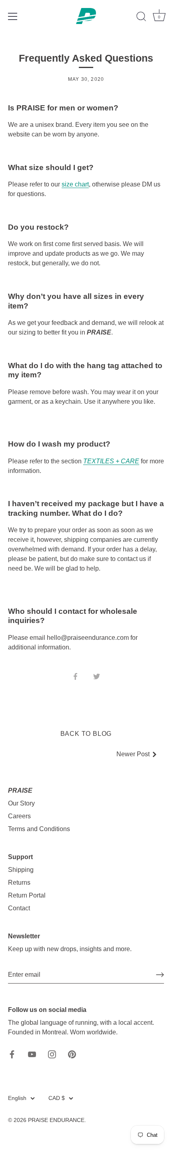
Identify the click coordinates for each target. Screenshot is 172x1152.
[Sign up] (160, 975)
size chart (75, 184)
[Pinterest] (72, 1053)
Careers (19, 816)
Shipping (21, 869)
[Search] (141, 17)
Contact (19, 908)
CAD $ (56, 1098)
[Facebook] (12, 1053)
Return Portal (27, 895)
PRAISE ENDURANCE (56, 1120)
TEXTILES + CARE (111, 461)
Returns (19, 882)
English (17, 1098)
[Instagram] (52, 1053)
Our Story (21, 803)
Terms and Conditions (39, 828)
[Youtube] (32, 1053)
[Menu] (13, 16)
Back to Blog (86, 733)
